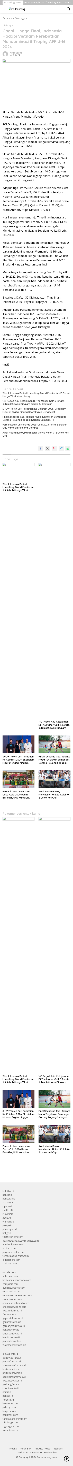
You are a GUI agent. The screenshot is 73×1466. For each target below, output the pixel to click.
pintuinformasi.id (12, 1361)
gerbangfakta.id (11, 1384)
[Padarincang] (16, 9)
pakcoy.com (9, 1407)
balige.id (7, 1233)
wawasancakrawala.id (14, 1345)
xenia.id (7, 1217)
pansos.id (8, 1395)
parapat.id (8, 1225)
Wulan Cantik (16, 52)
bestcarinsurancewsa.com (17, 1280)
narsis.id (7, 1392)
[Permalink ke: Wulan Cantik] (5, 53)
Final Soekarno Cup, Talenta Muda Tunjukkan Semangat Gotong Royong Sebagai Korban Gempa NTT (34, 418)
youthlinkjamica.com (14, 1244)
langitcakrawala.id (12, 1333)
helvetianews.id (11, 1329)
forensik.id (8, 1399)
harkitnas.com (10, 1414)
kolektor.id (8, 1191)
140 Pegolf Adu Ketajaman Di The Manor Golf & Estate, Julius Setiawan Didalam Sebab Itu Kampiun (34, 402)
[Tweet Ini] (47, 448)
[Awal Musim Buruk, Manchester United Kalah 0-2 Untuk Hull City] (54, 779)
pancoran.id (9, 1198)
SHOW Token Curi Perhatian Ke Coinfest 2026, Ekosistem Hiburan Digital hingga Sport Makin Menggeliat (34, 410)
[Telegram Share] (61, 448)
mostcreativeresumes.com (17, 1295)
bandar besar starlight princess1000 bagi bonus (28, 1171)
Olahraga (8, 25)
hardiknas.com (11, 1403)
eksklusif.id (8, 1210)
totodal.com (9, 1272)
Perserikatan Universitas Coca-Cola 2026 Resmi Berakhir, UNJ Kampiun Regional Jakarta (35, 426)
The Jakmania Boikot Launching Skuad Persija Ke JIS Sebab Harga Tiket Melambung (36, 395)
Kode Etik (26, 1448)
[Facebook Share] (40, 448)
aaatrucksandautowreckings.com (21, 1240)
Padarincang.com (47, 1457)
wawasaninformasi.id (14, 1365)
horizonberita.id (11, 1369)
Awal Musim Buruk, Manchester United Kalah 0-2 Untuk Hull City (36, 434)
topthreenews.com (13, 1236)
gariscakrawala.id (12, 1322)
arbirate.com (9, 1248)
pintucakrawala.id (12, 1341)
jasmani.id (8, 1202)
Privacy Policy (42, 1448)
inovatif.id (8, 1214)
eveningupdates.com (14, 1287)
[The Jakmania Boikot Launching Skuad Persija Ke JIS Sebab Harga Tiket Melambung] (18, 472)
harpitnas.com (10, 1411)
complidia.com (11, 1284)
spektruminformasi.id (14, 1376)
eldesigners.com (11, 1259)
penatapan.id (10, 1229)
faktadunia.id (9, 1314)
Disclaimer (23, 1452)
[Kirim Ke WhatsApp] (67, 448)
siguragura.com (11, 1426)
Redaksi (58, 1448)
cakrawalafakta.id (12, 1357)
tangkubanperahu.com (15, 1418)
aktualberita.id (10, 1353)
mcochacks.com (11, 1291)
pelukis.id (7, 1194)
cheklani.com (10, 1263)
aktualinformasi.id (12, 1310)
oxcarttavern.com (12, 1299)
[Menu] (5, 9)
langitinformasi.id (12, 1337)
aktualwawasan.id (12, 1380)
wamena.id (8, 1221)
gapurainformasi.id (13, 1318)
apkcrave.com (10, 1276)
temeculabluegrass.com (16, 1255)
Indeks (13, 1448)
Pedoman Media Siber (44, 1452)
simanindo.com (11, 1430)
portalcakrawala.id (12, 1372)
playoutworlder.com (13, 1252)
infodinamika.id (11, 1388)
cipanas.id (8, 1206)
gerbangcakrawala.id (14, 1325)
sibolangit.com (11, 1422)
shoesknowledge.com (14, 1306)
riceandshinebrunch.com (16, 1303)
